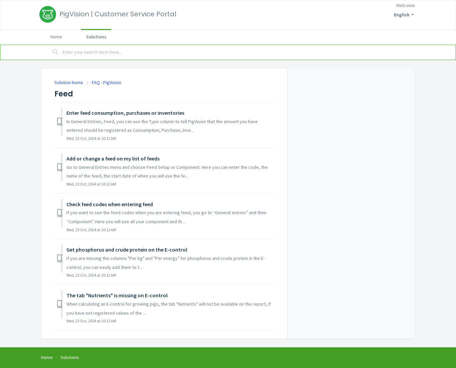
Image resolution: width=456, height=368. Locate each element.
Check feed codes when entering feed (109, 204)
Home (56, 37)
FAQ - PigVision (106, 82)
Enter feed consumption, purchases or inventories (125, 112)
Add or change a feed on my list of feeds (113, 158)
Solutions (96, 37)
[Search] (55, 52)
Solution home (69, 82)
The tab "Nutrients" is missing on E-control (117, 295)
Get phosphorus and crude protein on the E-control (126, 249)
